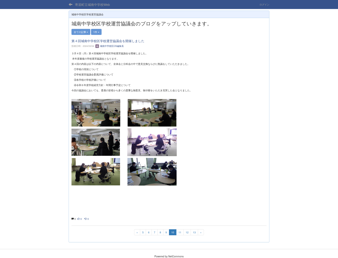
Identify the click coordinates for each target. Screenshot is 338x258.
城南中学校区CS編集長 (111, 46)
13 (194, 232)
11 (180, 232)
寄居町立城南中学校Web (92, 4)
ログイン (264, 4)
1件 (95, 32)
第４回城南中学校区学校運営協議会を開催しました (107, 40)
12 (187, 232)
